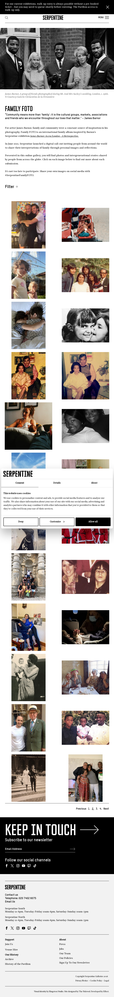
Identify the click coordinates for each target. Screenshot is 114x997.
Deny (20, 522)
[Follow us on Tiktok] (34, 865)
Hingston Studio (56, 992)
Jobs (61, 949)
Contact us (11, 894)
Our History (11, 955)
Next (106, 808)
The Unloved (84, 992)
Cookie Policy (96, 981)
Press (62, 944)
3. (97, 808)
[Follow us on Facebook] (6, 865)
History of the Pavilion (17, 964)
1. (89, 808)
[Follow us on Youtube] (23, 865)
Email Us (10, 901)
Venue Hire (11, 950)
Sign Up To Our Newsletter (74, 963)
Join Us (9, 944)
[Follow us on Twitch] (29, 865)
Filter (9, 187)
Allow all (93, 522)
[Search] (6, 17)
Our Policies (66, 958)
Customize (55, 522)
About (62, 940)
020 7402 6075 (27, 898)
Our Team (65, 953)
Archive (9, 959)
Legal (106, 981)
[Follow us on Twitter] (12, 865)
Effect (106, 992)
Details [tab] (57, 483)
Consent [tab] (19, 483)
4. (101, 808)
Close (108, 7)
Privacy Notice (81, 981)
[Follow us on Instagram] (17, 865)
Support (9, 940)
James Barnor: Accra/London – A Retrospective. (54, 136)
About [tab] (94, 483)
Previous (81, 808)
